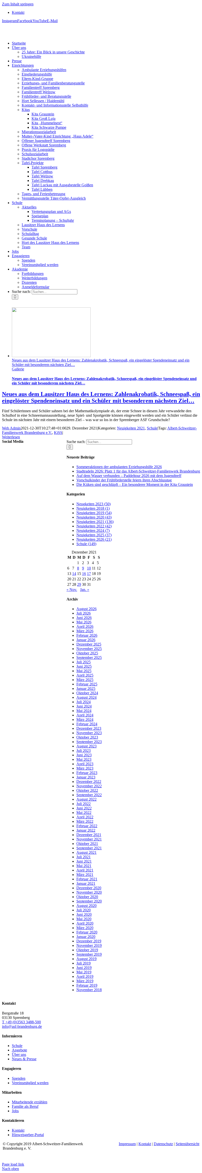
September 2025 (89, 657)
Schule (152, 428)
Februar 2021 (86, 879)
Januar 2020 (85, 937)
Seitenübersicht (187, 1144)
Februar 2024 (86, 724)
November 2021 (89, 839)
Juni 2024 (84, 706)
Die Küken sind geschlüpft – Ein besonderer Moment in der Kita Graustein (134, 484)
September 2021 (89, 848)
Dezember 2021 (88, 835)
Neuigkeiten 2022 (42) (94, 526)
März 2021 (84, 874)
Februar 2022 (86, 826)
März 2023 (84, 768)
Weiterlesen (11, 437)
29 (79, 584)
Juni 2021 (84, 861)
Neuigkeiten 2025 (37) (94, 535)
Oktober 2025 (87, 653)
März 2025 (84, 680)
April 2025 (84, 675)
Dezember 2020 (88, 888)
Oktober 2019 (87, 950)
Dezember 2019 (88, 941)
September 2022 (89, 795)
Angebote (19, 1050)
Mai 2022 (83, 812)
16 (84, 573)
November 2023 (89, 733)
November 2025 (89, 649)
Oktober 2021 (87, 843)
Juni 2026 (84, 618)
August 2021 (86, 852)
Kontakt (18, 1130)
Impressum (127, 1144)
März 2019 (84, 981)
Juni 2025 (84, 666)
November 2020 (89, 892)
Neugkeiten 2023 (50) (93, 504)
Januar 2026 (85, 640)
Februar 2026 (86, 635)
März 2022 (84, 821)
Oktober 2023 (87, 737)
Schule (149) (86, 544)
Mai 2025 (83, 671)
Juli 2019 (83, 963)
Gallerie (18, 369)
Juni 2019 (84, 968)
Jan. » (84, 589)
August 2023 (86, 746)
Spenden (18, 1078)
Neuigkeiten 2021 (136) (95, 522)
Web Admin (11, 428)
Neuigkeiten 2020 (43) (94, 517)
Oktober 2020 (87, 897)
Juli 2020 (83, 910)
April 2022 (84, 817)
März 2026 (84, 631)
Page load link (13, 1164)
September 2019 (89, 954)
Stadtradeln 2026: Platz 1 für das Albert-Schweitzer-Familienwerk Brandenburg (138, 471)
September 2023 (89, 742)
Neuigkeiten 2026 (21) (94, 539)
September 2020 (89, 901)
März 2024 (84, 719)
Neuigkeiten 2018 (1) (93, 508)
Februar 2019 (86, 985)
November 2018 (89, 990)
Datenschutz (163, 1144)
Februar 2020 (86, 932)
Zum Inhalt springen (18, 4)
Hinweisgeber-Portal (28, 1135)
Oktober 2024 (87, 693)
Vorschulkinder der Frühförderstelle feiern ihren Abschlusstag (124, 480)
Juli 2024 (83, 702)
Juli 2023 (83, 750)
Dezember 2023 (88, 728)
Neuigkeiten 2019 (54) (94, 513)
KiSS (58, 432)
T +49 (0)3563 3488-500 (21, 1022)
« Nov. (72, 589)
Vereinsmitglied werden (30, 1083)
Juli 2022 (83, 804)
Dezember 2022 (88, 781)
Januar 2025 (85, 688)
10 (89, 568)
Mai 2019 (83, 972)
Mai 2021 (83, 866)
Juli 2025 (83, 662)
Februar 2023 (86, 773)
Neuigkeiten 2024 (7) (93, 530)
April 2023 (84, 764)
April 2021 (84, 870)
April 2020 (84, 923)
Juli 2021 (83, 857)
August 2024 (86, 697)
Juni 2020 (84, 914)
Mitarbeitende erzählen (29, 1102)
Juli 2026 (83, 613)
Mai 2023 (83, 759)
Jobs (15, 1111)
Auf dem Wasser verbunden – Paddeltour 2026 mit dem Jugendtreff (128, 476)
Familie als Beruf (25, 1106)
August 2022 (86, 799)
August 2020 (86, 906)
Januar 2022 (85, 830)
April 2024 (84, 715)
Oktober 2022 (87, 790)
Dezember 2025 (88, 644)
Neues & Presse (24, 1059)
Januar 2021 (85, 883)
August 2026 (86, 609)
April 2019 (84, 976)
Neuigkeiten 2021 (131, 428)
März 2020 (84, 928)
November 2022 (89, 786)
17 (89, 573)
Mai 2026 (83, 622)
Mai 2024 (83, 711)
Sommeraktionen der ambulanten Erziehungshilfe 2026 (119, 467)
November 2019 (89, 945)
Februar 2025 (86, 684)
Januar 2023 (85, 777)
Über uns (19, 1054)
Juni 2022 (84, 808)
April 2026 (84, 626)
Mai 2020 (83, 919)
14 (74, 573)
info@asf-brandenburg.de (22, 1026)
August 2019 (86, 959)
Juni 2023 (84, 755)
